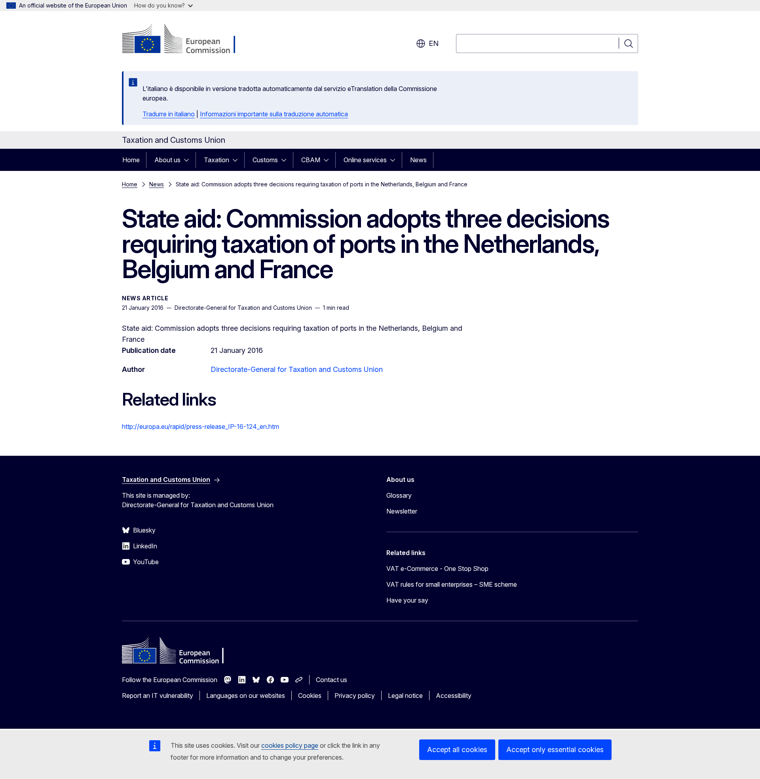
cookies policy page (289, 745)
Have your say (407, 600)
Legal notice (405, 695)
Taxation (216, 160)
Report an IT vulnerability (157, 695)
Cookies (309, 695)
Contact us (331, 680)
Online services (365, 160)
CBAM (310, 160)
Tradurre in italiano (168, 114)
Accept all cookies (457, 749)
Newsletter (401, 511)
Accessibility (453, 695)
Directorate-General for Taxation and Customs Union (297, 369)
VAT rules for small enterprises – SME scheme (451, 584)
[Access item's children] (189, 160)
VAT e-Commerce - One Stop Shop (437, 568)
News (418, 160)
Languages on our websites (245, 695)
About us (167, 160)
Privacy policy (354, 695)
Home (131, 160)
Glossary (399, 495)
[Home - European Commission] (186, 39)
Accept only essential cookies (555, 749)
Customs (265, 160)
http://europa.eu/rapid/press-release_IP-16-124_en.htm (200, 426)
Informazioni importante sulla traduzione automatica (274, 114)
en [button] (434, 43)
